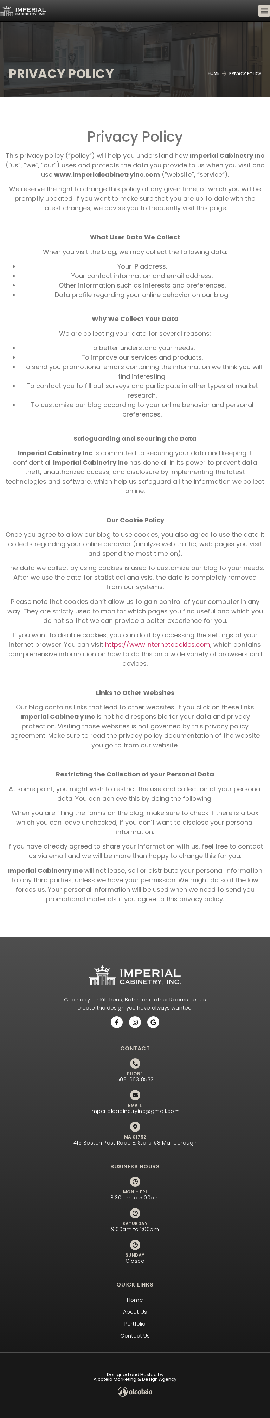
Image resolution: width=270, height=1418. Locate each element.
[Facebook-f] (117, 1022)
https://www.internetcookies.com (157, 644)
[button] (264, 11)
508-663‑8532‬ (135, 1079)
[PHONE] (135, 1063)
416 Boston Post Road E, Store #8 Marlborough (135, 1142)
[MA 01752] (135, 1127)
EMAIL (135, 1105)
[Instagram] (135, 1022)
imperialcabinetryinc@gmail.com (135, 1111)
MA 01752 (135, 1137)
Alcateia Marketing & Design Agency (135, 1379)
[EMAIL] (135, 1095)
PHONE (135, 1074)
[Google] (153, 1022)
